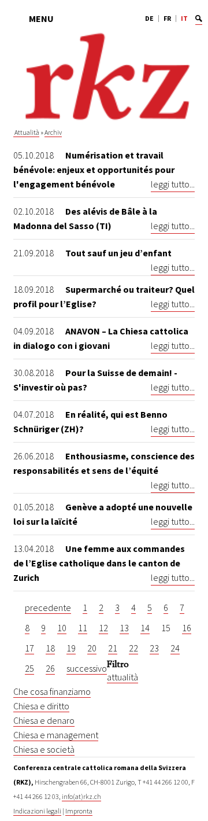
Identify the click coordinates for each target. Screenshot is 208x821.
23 (154, 648)
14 (145, 628)
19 (71, 648)
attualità (122, 677)
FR (167, 18)
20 (91, 648)
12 (103, 628)
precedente (48, 607)
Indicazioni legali (37, 811)
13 (124, 628)
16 (186, 628)
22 (133, 648)
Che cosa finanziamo (52, 691)
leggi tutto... (173, 184)
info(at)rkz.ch (81, 796)
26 (50, 668)
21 (112, 648)
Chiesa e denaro (44, 720)
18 (50, 648)
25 (29, 668)
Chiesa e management (55, 735)
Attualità (26, 132)
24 (175, 648)
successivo (86, 668)
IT (184, 18)
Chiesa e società (44, 749)
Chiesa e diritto (41, 706)
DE (149, 18)
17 (29, 648)
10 (61, 628)
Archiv (53, 132)
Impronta (78, 811)
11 (82, 628)
